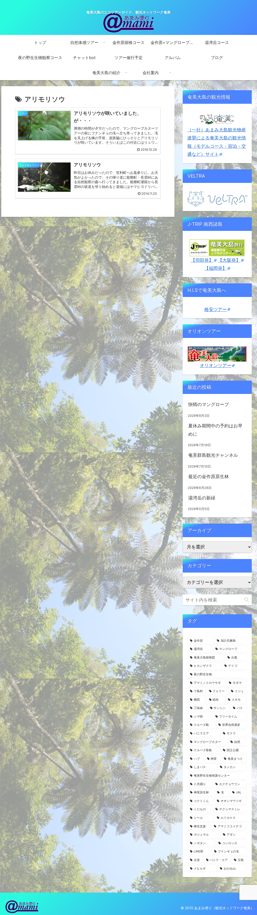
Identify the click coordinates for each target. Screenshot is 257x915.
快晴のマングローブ (208, 404)
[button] (246, 599)
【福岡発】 (215, 268)
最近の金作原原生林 (208, 476)
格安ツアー (215, 309)
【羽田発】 (202, 260)
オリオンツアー (215, 365)
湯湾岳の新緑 (201, 497)
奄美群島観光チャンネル (213, 455)
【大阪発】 (229, 260)
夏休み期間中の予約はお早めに (215, 429)
